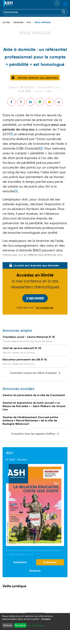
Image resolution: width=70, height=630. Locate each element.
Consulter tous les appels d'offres (33, 433)
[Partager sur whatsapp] (40, 102)
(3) (16, 191)
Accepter (20, 625)
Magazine (18, 22)
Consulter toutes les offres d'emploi (33, 373)
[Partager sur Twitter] (21, 102)
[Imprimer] (59, 102)
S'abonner (35, 298)
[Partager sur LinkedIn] (30, 102)
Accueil (6, 22)
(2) (41, 148)
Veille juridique (42, 22)
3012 (29, 22)
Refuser (7, 625)
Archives (35, 570)
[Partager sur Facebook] (11, 102)
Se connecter (44, 307)
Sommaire (20, 562)
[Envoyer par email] (49, 102)
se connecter (55, 3)
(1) (11, 134)
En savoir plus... (36, 625)
